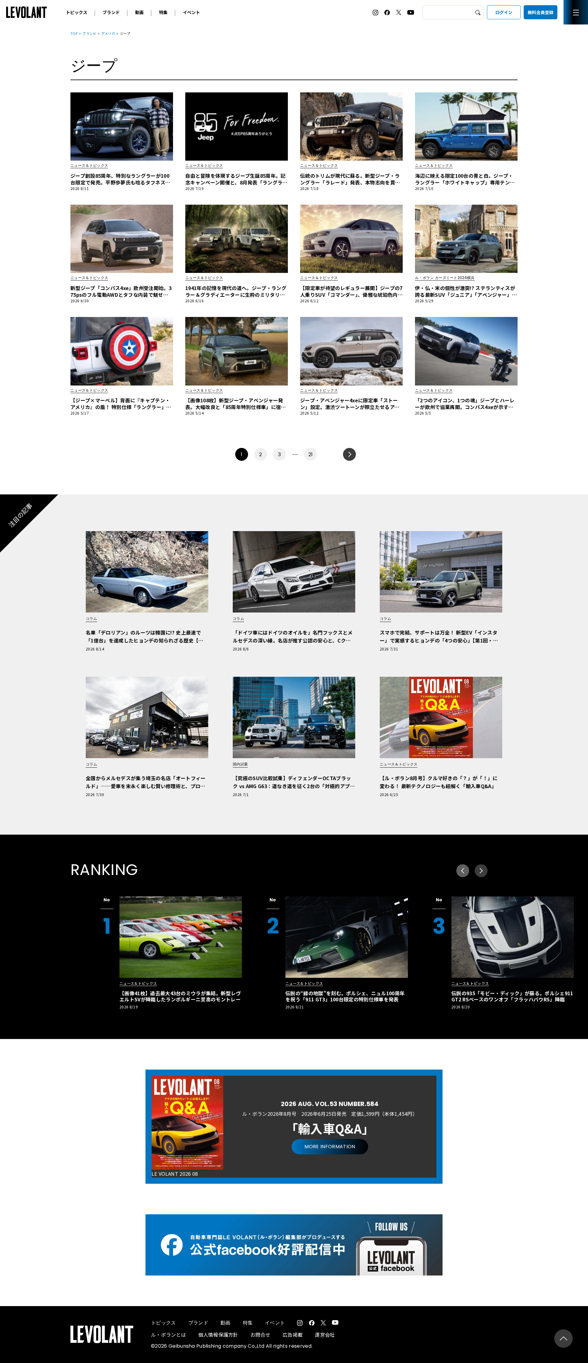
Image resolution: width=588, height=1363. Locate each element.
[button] (481, 870)
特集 (163, 12)
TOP (73, 33)
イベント (191, 12)
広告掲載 (293, 1334)
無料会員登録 (540, 12)
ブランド (111, 12)
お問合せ (260, 1334)
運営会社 (325, 1334)
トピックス (76, 12)
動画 (139, 12)
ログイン (503, 12)
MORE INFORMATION (329, 1146)
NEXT (349, 454)
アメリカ (108, 33)
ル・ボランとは (168, 1334)
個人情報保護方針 (218, 1334)
